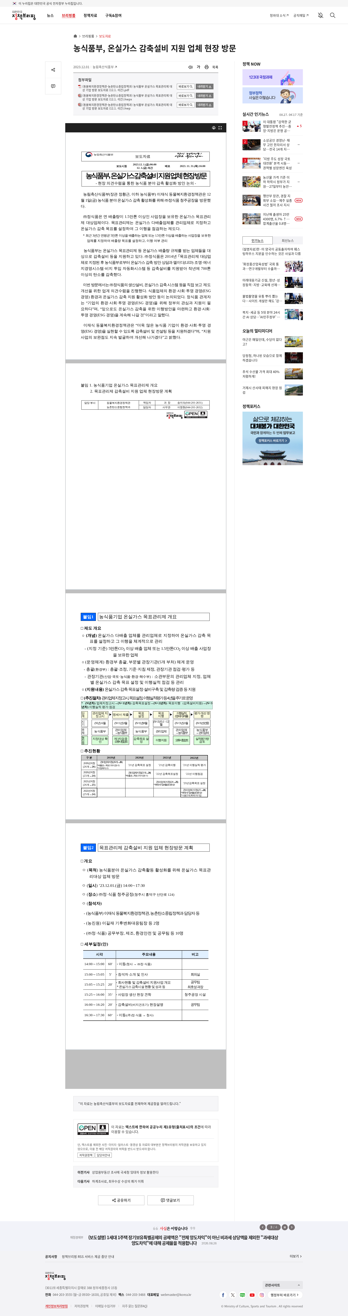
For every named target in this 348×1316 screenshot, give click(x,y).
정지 (285, 1227)
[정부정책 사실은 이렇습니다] (272, 95)
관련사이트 (272, 1285)
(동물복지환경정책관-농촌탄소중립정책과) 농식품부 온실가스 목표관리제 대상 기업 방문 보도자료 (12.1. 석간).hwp (127, 106)
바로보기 (184, 86)
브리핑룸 (69, 15)
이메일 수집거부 (105, 1306)
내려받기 (203, 86)
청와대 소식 (277, 15)
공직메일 (299, 15)
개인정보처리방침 (56, 1306)
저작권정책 (85, 1155)
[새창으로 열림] (206, 67)
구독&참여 (113, 15)
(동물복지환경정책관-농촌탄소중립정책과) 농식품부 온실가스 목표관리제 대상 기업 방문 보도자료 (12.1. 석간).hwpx (127, 97)
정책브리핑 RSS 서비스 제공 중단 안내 (88, 1256)
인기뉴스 (258, 240)
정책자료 (90, 15)
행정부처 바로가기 (283, 1294)
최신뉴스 (288, 240)
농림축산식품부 (103, 66)
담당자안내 (103, 1155)
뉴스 (50, 15)
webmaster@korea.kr (176, 1294)
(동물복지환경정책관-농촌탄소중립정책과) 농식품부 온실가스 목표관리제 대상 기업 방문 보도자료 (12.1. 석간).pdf (127, 88)
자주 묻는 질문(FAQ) (134, 1306)
